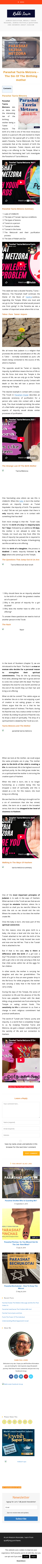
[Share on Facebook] (9, 1422)
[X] (31, 1376)
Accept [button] (26, 1556)
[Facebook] (11, 1376)
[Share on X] (4, 1422)
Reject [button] (34, 1556)
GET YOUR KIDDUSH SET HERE (11, 1487)
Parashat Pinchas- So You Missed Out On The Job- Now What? (21, 1243)
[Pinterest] (26, 1376)
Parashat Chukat (22, 395)
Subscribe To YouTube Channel (21, 1087)
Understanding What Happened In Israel (15, 1321)
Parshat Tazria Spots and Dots (12, 1313)
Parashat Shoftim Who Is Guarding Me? (21, 1201)
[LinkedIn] (21, 1376)
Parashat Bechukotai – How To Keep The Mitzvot (21, 1287)
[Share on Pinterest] (14, 1422)
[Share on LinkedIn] (20, 1422)
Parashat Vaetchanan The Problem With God (16, 1309)
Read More (21, 1561)
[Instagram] (16, 1376)
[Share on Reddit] (25, 1422)
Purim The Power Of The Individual (13, 1317)
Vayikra (29, 297)
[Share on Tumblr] (30, 1422)
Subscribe (21, 1518)
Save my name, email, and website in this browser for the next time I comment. (21, 1145)
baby (21, 501)
